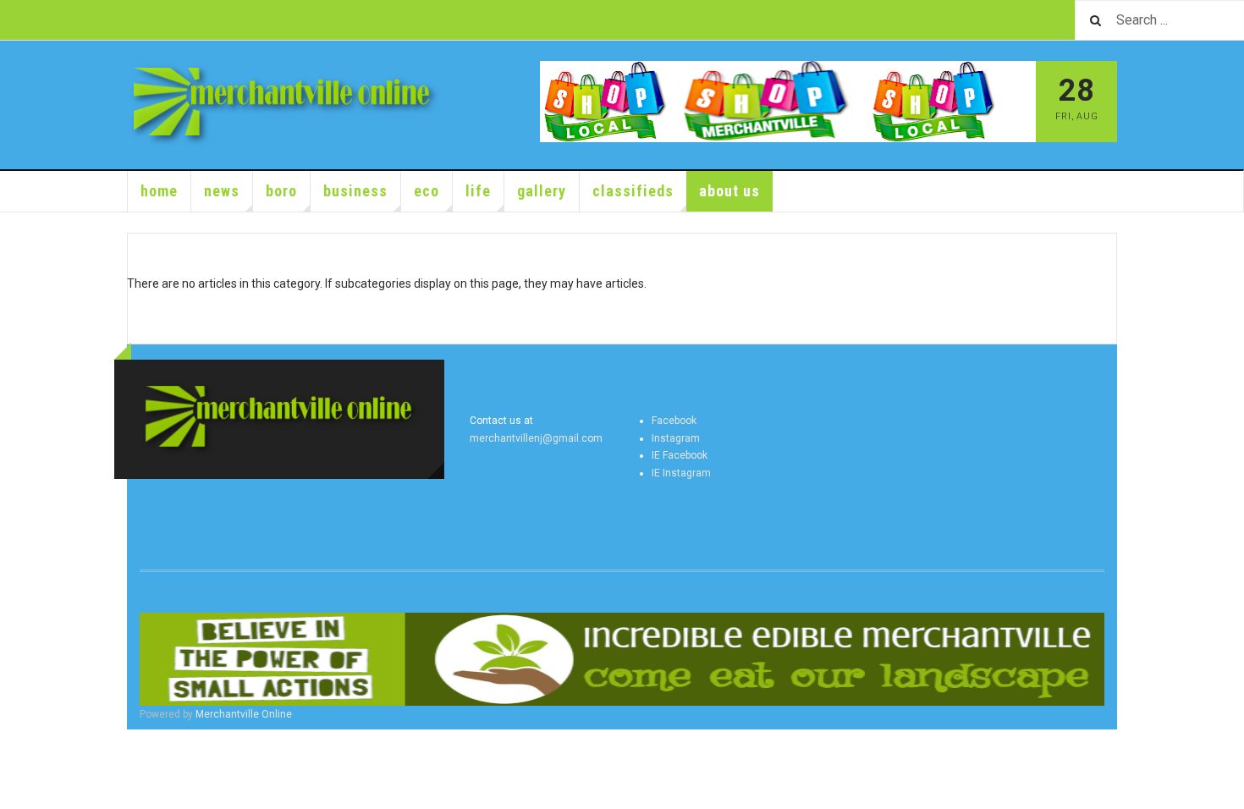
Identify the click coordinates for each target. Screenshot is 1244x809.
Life (478, 191)
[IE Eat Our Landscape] (622, 659)
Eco (426, 191)
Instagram (676, 438)
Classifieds (633, 191)
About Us (729, 191)
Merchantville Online (243, 714)
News (221, 191)
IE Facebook (679, 455)
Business (355, 191)
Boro (281, 191)
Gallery (541, 191)
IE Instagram (681, 473)
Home (159, 191)
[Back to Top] (16, 746)
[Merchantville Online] (285, 105)
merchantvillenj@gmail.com (536, 438)
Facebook (674, 421)
